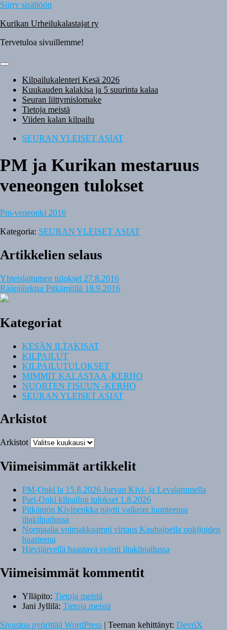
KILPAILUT (45, 356)
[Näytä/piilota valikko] (4, 64)
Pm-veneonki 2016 (33, 212)
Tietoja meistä (46, 109)
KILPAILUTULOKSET (66, 366)
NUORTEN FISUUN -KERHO (79, 386)
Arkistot (14, 442)
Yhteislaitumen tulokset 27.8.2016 (59, 278)
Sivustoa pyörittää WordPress (51, 624)
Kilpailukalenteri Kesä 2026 (71, 79)
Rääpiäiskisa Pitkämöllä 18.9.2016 (60, 288)
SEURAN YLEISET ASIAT (72, 138)
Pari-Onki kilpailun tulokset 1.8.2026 (86, 499)
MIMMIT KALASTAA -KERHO (82, 376)
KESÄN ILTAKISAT (60, 346)
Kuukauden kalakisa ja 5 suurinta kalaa (90, 89)
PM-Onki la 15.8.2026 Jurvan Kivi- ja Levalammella (114, 489)
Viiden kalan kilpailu (58, 119)
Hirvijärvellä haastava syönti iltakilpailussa (96, 549)
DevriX (189, 624)
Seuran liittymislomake (61, 99)
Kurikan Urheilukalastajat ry (49, 23)
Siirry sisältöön (26, 4)
